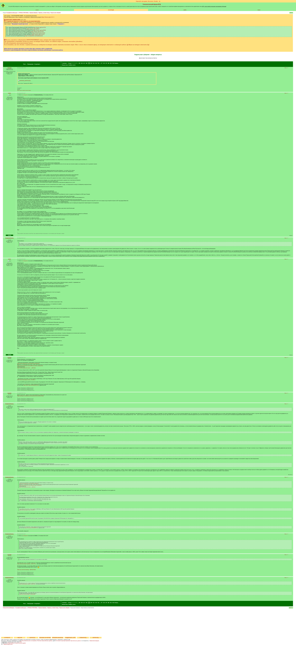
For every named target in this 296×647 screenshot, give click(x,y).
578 (104, 63)
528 (86, 63)
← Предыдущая (29, 64)
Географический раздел (11, 12)
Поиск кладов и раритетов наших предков (24, 90)
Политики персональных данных (44, 640)
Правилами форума (94, 640)
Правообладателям (7, 644)
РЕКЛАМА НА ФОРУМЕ (45, 637)
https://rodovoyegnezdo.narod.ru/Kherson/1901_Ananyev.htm (30, 365)
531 (94, 63)
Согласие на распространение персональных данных (68, 640)
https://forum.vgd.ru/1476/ (37, 31)
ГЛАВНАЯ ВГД (83, 637)
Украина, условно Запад (44, 12)
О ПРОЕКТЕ (7, 637)
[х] (159, 1)
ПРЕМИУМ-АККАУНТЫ (57, 637)
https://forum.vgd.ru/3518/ (38, 33)
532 (96, 63)
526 (82, 63)
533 (98, 63)
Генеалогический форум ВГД (152, 4)
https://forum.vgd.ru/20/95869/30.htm (31, 385)
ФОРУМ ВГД (96, 637)
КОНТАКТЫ (32, 637)
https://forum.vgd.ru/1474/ (39, 27)
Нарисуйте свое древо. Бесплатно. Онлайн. (147, 1)
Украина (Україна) (33, 12)
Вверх (286, 67)
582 (113, 63)
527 (84, 63)
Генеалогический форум (8, 607)
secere (74, 65)
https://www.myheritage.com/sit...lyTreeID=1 (26, 379)
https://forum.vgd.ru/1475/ (38, 34)
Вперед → (116, 63)
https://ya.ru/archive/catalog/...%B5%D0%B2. (26, 569)
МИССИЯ (20, 637)
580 (108, 63)
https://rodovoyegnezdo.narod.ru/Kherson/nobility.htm (28, 363)
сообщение (25, 94)
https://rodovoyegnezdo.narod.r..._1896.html (26, 367)
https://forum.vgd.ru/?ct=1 (48, 17)
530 (91, 63)
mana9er (9, 357)
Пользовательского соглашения (29, 640)
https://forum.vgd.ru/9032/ (33, 28)
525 (79, 63)
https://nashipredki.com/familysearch (34, 35)
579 (106, 63)
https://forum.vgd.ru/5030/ (39, 30)
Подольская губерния (56, 12)
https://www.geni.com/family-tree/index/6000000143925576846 (30, 395)
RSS (21, 641)
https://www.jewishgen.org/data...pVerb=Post (26, 563)
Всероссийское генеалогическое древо (16, 643)
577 (101, 63)
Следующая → (37, 64)
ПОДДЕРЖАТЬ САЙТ (70, 637)
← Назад (69, 63)
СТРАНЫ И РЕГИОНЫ (23, 12)
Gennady (9, 67)
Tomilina (70, 65)
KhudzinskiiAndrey (9, 238)
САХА (9, 93)
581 (111, 63)
